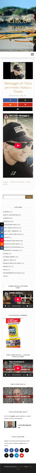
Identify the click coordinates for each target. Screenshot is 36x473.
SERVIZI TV (7, 266)
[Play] (5, 306)
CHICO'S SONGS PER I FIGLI (12, 234)
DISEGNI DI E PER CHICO (11, 244)
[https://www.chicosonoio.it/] (18, 395)
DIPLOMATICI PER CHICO (11, 241)
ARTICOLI (6, 221)
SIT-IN (5, 270)
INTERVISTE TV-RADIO (10, 250)
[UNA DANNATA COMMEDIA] (13, 333)
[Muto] (27, 306)
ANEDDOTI (6, 218)
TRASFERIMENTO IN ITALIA (12, 273)
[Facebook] (6, 450)
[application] (18, 299)
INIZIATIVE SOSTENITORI (17, 182)
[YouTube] (22, 455)
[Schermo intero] (30, 306)
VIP (4, 276)
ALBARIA (6, 212)
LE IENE (5, 253)
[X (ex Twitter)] (11, 455)
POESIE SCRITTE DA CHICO (12, 263)
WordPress (20, 466)
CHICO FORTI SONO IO (10, 228)
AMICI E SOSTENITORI (10, 215)
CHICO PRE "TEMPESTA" (11, 231)
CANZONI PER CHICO (10, 224)
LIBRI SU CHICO (8, 260)
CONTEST (6, 237)
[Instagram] (22, 450)
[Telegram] (16, 455)
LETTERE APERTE (9, 257)
